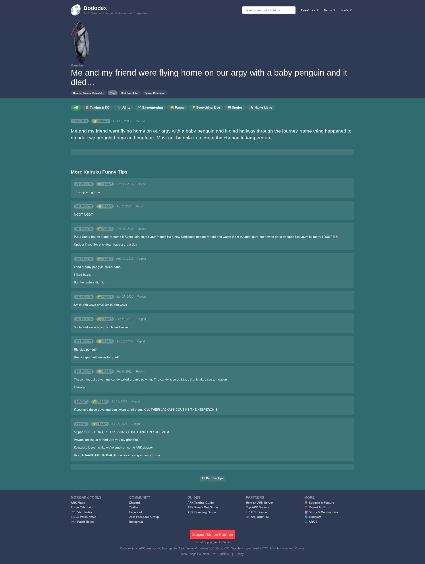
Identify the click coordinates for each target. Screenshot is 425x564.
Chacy (240, 554)
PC (212, 548)
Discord (134, 502)
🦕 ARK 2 (310, 521)
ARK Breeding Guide (201, 512)
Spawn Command (155, 93)
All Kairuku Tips (212, 478)
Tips (112, 93)
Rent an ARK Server (259, 502)
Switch (235, 548)
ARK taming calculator (153, 548)
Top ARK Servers (257, 507)
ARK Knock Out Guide (202, 507)
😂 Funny (100, 121)
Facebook (136, 512)
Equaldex (224, 554)
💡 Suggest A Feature (319, 502)
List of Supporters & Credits (212, 542)
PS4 (226, 548)
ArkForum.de (260, 517)
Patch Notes (84, 512)
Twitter (133, 507)
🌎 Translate (312, 517)
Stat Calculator (130, 93)
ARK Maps (78, 502)
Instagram (136, 521)
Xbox (218, 548)
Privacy (299, 548)
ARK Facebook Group (144, 517)
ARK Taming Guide (200, 502)
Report (140, 121)
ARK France (259, 512)
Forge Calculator (82, 507)
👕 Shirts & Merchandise (321, 512)
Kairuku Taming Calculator (88, 93)
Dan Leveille (253, 548)
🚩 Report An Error (317, 507)
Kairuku (77, 65)
